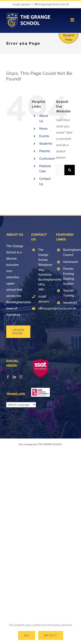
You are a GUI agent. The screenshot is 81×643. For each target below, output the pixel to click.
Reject (50, 635)
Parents (44, 151)
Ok (26, 635)
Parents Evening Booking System (68, 276)
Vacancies (69, 302)
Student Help (68, 37)
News (43, 129)
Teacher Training (68, 293)
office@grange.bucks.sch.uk (51, 4)
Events (44, 136)
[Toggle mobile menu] (72, 20)
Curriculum (47, 158)
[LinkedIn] (14, 376)
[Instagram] (20, 376)
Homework (69, 262)
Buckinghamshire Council (69, 252)
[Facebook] (8, 376)
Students (45, 143)
